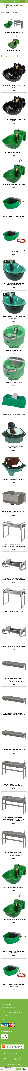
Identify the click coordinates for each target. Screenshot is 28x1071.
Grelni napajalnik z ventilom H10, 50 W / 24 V (14, 86)
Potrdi (18, 1068)
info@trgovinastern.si (15, 1061)
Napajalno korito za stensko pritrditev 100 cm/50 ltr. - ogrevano (14, 579)
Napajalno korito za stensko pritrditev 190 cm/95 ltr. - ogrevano (14, 645)
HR (26, 1)
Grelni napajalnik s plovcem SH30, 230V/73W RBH (14, 985)
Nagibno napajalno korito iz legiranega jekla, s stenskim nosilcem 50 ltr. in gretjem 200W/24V (14, 715)
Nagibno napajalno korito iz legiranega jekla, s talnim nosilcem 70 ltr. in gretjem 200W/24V (14, 854)
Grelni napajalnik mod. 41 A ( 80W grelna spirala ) (14, 446)
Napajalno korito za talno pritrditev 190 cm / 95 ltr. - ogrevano (14, 612)
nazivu (25, 54)
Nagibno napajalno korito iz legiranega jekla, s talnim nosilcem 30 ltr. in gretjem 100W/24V (14, 784)
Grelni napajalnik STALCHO (14, 350)
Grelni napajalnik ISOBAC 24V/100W (14, 414)
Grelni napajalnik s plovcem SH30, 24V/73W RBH (14, 250)
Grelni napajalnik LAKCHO (14, 382)
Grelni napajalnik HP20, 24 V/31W (14, 152)
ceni (21, 54)
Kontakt (13, 1053)
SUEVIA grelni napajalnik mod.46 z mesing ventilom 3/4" (14, 284)
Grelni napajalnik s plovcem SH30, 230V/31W (14, 952)
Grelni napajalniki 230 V (14, 50)
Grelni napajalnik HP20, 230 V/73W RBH (14, 919)
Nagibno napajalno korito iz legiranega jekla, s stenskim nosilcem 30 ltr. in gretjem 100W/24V (14, 680)
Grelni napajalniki (15, 12)
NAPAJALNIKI (7, 12)
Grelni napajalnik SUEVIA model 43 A (14, 479)
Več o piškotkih (24, 1069)
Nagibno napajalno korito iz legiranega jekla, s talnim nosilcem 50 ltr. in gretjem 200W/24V (14, 819)
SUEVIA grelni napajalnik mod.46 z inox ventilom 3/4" (14, 317)
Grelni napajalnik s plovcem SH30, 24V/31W (14, 217)
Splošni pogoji (21, 1053)
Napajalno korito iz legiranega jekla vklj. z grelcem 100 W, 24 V (14, 512)
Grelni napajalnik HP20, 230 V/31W (14, 887)
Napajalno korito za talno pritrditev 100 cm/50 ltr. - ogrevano (14, 545)
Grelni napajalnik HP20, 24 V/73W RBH (14, 184)
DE (24, 1)
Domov (2, 12)
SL (21, 1)
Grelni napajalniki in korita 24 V (14, 32)
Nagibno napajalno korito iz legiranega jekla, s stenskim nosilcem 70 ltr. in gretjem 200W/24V (14, 749)
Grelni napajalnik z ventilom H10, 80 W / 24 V (14, 120)
